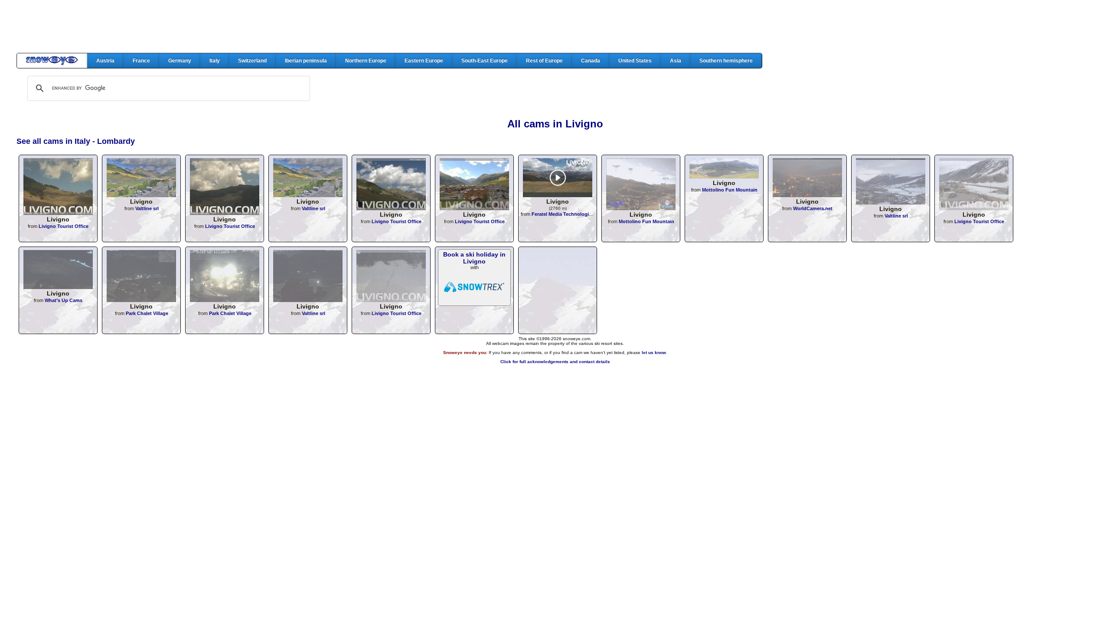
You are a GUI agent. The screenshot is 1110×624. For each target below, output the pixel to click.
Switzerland (252, 61)
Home (52, 60)
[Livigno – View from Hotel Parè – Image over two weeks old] (807, 194)
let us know (654, 352)
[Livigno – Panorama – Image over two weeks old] (890, 202)
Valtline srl (147, 208)
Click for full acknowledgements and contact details (555, 361)
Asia (675, 61)
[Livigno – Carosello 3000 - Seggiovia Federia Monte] (557, 194)
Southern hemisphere (726, 61)
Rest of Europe (544, 61)
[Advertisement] (555, 26)
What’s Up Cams (63, 300)
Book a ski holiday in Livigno (474, 258)
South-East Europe (484, 61)
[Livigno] (58, 212)
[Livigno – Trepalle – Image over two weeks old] (641, 207)
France (141, 61)
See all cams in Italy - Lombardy (75, 141)
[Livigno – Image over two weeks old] (724, 176)
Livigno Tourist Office (63, 226)
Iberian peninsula (306, 61)
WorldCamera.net (812, 208)
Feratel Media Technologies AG (567, 214)
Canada (590, 61)
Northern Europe (365, 61)
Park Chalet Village (147, 313)
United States (635, 61)
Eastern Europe (424, 61)
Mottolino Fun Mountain (646, 221)
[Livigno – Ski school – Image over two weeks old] (58, 286)
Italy (214, 61)
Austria (105, 61)
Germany (179, 61)
